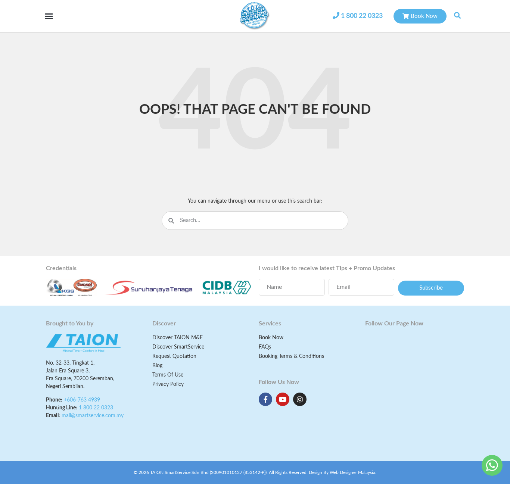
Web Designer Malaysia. (353, 472)
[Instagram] (300, 399)
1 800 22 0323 (362, 16)
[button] (49, 16)
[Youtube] (282, 399)
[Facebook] (265, 399)
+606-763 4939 (82, 400)
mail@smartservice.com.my (93, 415)
